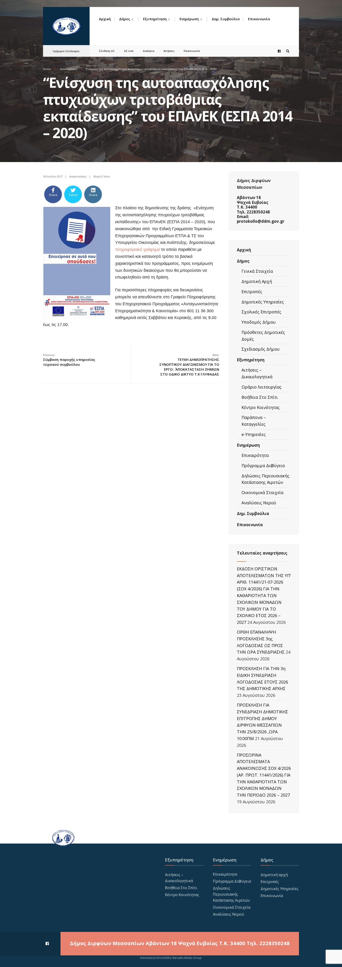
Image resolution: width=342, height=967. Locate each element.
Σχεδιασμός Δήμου (260, 349)
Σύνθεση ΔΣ (107, 51)
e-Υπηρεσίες (253, 434)
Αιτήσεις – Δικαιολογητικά (256, 373)
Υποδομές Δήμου (258, 322)
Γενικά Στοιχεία (257, 271)
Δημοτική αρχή (274, 874)
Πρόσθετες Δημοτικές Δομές (263, 335)
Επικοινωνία (259, 19)
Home (47, 69)
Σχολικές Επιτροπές (261, 312)
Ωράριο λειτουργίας (261, 387)
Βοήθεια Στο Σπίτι (259, 397)
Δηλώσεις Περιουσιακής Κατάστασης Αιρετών (265, 479)
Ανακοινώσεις (68, 69)
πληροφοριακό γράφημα (137, 249)
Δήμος (124, 19)
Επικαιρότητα (255, 455)
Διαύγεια (148, 51)
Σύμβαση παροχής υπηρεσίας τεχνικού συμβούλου (69, 360)
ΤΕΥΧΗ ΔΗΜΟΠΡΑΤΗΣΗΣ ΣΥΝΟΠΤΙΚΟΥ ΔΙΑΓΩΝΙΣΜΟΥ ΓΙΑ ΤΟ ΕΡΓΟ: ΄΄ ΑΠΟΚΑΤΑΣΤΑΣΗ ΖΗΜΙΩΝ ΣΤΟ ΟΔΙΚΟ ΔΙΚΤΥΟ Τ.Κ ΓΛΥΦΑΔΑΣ (189, 364)
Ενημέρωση (189, 19)
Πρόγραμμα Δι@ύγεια (263, 465)
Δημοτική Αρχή (256, 281)
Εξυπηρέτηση (155, 19)
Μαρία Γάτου (102, 176)
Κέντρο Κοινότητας (260, 407)
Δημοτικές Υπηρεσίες (262, 302)
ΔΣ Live (129, 51)
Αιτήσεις (169, 51)
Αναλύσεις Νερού (258, 502)
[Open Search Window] (288, 51)
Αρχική (105, 19)
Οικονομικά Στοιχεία (262, 492)
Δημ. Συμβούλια (226, 19)
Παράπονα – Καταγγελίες (253, 421)
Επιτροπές (251, 291)
